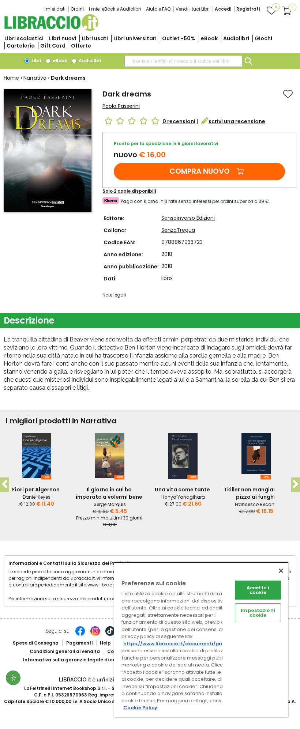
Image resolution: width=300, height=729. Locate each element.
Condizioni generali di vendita (65, 651)
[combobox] (183, 61)
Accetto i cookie (258, 590)
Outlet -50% (178, 38)
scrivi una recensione (237, 121)
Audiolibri (236, 38)
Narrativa (34, 78)
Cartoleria (21, 45)
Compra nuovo (199, 171)
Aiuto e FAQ (158, 9)
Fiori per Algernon (36, 489)
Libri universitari (135, 38)
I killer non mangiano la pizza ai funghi (255, 493)
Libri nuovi (62, 38)
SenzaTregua (178, 230)
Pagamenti (79, 643)
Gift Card (52, 45)
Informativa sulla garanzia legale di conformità (79, 660)
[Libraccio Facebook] (80, 634)
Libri (35, 60)
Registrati (248, 9)
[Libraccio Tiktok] (110, 634)
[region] (201, 639)
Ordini (77, 9)
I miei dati (54, 9)
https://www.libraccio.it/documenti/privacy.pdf (184, 643)
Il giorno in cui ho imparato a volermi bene (109, 493)
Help (105, 643)
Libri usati (95, 38)
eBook (209, 38)
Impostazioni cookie (258, 613)
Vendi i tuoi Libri (193, 9)
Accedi (223, 9)
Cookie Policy (140, 707)
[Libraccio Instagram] (95, 634)
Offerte (81, 45)
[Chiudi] (281, 571)
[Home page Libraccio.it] (51, 29)
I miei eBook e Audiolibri (115, 9)
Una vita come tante (182, 489)
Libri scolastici (24, 38)
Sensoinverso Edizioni (188, 218)
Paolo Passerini (121, 106)
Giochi (263, 38)
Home (11, 78)
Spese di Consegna (36, 643)
